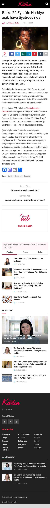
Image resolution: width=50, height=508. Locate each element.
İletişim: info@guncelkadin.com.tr (14, 497)
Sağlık (37, 438)
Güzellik (21, 438)
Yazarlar (38, 448)
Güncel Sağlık (24, 434)
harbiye (18, 176)
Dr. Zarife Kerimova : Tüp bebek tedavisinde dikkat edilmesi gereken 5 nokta (30, 350)
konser (27, 176)
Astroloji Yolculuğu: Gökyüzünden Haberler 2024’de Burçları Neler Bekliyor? (28, 285)
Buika (10, 176)
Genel (4, 444)
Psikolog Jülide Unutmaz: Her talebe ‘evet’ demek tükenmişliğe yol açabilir (23, 336)
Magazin (22, 444)
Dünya (4, 438)
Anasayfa (6, 434)
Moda (20, 448)
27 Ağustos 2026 (10, 341)
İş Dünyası (22, 441)
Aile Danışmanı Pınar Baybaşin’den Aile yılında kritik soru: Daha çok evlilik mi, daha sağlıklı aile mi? (30, 364)
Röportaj (38, 434)
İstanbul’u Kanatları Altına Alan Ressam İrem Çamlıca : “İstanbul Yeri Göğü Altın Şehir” (30, 272)
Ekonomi (5, 441)
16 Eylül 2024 (28, 23)
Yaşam (37, 444)
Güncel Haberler (5, 449)
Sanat (36, 441)
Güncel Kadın (13, 23)
